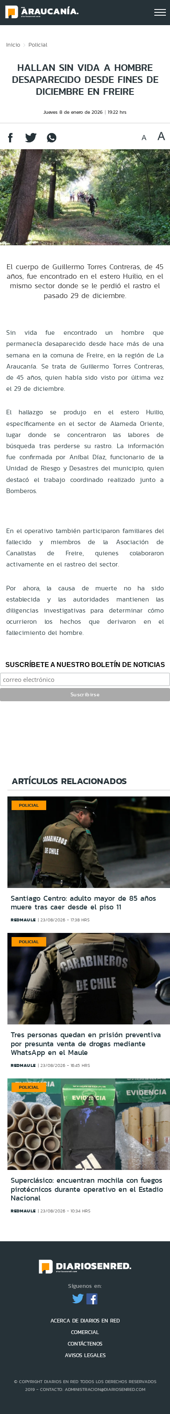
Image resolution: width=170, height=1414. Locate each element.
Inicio (13, 44)
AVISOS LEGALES (85, 1355)
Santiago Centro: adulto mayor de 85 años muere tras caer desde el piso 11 (83, 903)
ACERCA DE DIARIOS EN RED (85, 1321)
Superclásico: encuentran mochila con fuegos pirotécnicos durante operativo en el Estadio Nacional (87, 1189)
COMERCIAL (85, 1332)
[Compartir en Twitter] (31, 142)
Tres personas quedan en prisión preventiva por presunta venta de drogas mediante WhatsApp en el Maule (86, 1043)
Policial (37, 44)
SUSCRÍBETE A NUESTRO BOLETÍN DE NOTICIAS (85, 664)
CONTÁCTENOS (85, 1344)
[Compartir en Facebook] (10, 142)
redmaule (23, 919)
